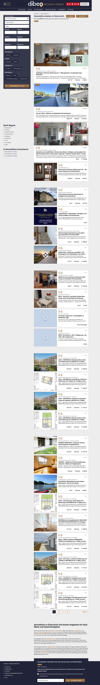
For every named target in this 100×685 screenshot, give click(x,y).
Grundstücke (54, 632)
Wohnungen (22, 9)
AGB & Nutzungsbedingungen (14, 673)
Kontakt (7, 671)
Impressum (8, 669)
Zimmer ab (8, 44)
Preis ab (7, 29)
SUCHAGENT (70, 16)
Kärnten (7, 130)
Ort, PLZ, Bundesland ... (9, 16)
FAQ (6, 677)
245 (68, 612)
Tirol (6, 140)
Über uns (7, 667)
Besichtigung (8, 72)
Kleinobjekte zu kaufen (11, 151)
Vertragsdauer (9, 52)
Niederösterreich (9, 132)
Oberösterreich (9, 134)
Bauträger (70, 9)
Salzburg (7, 136)
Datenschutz (9, 675)
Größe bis (20, 37)
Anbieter (7, 58)
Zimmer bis (20, 44)
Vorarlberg (8, 142)
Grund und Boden (50, 9)
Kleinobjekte (61, 9)
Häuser (30, 9)
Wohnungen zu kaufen (11, 154)
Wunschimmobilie (43, 653)
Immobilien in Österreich (55, 630)
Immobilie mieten (50, 647)
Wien (6, 144)
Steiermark (8, 138)
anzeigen (17, 86)
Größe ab (7, 37)
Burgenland (8, 128)
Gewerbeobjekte (38, 9)
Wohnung (74, 630)
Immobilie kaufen (51, 639)
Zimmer (36, 632)
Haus (80, 630)
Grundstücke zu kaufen (11, 156)
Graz (35, 635)
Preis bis (19, 29)
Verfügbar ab (8, 65)
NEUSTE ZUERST (82, 16)
